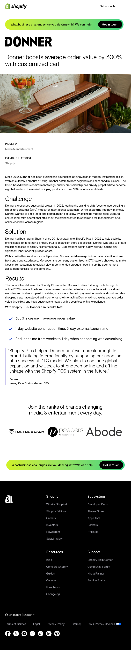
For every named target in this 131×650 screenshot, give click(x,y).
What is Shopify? (56, 504)
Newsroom (53, 531)
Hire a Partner (96, 573)
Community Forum (99, 566)
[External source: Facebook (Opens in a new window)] (8, 633)
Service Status (97, 580)
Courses (51, 580)
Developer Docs (98, 504)
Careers (51, 518)
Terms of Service (15, 624)
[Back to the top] (9, 499)
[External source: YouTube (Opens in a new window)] (24, 633)
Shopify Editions (56, 511)
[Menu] (124, 6)
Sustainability (54, 538)
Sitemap (76, 624)
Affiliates (93, 531)
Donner (25, 177)
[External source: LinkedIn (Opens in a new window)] (49, 633)
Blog (49, 560)
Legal (36, 624)
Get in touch (107, 6)
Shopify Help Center (100, 560)
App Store (94, 518)
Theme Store (96, 511)
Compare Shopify (57, 566)
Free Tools (53, 587)
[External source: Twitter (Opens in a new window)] (16, 633)
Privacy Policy (56, 624)
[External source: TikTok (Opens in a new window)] (40, 633)
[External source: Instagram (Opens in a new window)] (32, 633)
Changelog (53, 594)
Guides (50, 573)
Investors (52, 525)
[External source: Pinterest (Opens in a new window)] (57, 633)
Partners (93, 525)
